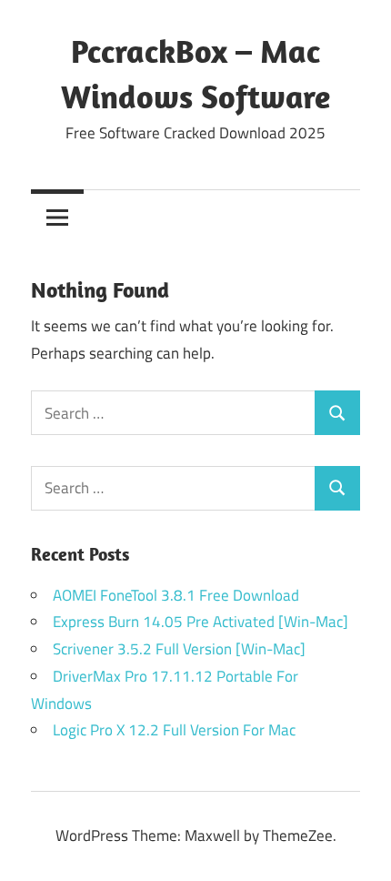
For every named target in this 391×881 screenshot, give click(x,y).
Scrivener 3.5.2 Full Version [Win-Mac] (179, 649)
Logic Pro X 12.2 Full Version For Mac (174, 730)
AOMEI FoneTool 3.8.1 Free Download (176, 595)
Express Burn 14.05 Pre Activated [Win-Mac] (200, 621)
